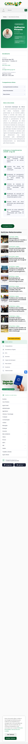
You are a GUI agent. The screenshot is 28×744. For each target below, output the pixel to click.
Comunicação (6, 419)
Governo (4, 431)
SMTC (3, 442)
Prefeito (4, 399)
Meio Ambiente (6, 434)
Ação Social (5, 405)
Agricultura (5, 411)
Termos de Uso (15, 729)
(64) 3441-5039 (6, 65)
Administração (6, 408)
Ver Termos (10, 734)
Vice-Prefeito (5, 402)
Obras (4, 437)
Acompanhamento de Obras (14, 87)
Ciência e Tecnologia (7, 414)
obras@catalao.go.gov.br (8, 69)
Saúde (4, 448)
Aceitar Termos (10, 738)
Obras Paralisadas (14, 90)
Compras (4, 417)
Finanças (4, 428)
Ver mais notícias (14, 338)
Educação (4, 425)
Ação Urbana (5, 454)
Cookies (7, 731)
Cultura (4, 422)
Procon (4, 440)
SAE (3, 445)
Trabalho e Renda (6, 452)
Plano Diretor (14, 94)
